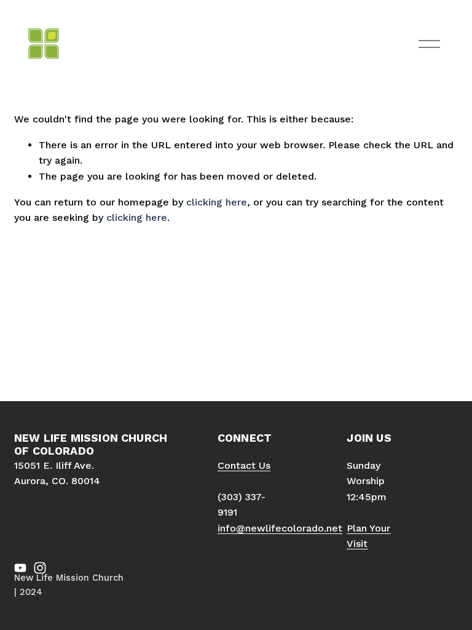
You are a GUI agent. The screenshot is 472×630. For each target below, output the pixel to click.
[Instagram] (40, 568)
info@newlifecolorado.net (280, 528)
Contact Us (244, 465)
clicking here (216, 202)
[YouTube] (20, 568)
